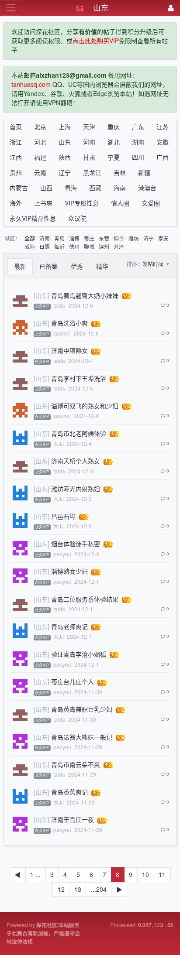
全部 (29, 238)
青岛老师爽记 (69, 626)
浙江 (16, 141)
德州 (74, 246)
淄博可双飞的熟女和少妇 (84, 405)
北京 (40, 126)
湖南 (138, 141)
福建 (40, 157)
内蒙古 (19, 187)
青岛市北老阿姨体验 (78, 433)
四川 (138, 157)
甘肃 (89, 157)
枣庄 (89, 238)
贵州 (16, 172)
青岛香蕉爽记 (69, 791)
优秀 (77, 266)
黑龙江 (92, 172)
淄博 (74, 238)
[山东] (41, 295)
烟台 (119, 238)
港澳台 (147, 187)
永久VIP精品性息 (33, 218)
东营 (104, 238)
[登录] (171, 8)
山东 (65, 141)
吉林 (120, 172)
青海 (71, 187)
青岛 (59, 238)
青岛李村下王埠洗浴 (78, 378)
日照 (44, 246)
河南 (89, 141)
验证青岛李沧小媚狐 (78, 654)
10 (145, 874)
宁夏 (113, 157)
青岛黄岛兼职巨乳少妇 (81, 709)
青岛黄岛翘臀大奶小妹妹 (84, 295)
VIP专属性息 (82, 203)
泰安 (163, 238)
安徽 (162, 141)
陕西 (65, 157)
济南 (44, 238)
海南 (120, 187)
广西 (162, 157)
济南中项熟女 (69, 350)
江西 (16, 157)
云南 (40, 172)
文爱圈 (151, 203)
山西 (46, 187)
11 (162, 874)
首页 (16, 126)
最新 (20, 266)
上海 (65, 126)
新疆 (144, 172)
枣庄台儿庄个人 (72, 681)
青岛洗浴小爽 (69, 322)
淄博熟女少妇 (69, 571)
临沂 (59, 246)
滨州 (104, 246)
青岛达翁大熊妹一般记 (81, 737)
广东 (138, 126)
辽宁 (65, 172)
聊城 (89, 246)
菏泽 (119, 246)
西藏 (95, 187)
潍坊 (133, 238)
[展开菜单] (10, 8)
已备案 (48, 266)
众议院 (77, 218)
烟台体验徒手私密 (75, 543)
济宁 (148, 238)
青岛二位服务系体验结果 (84, 599)
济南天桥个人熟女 (75, 460)
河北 (40, 141)
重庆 (113, 126)
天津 (89, 126)
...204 (99, 889)
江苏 (162, 126)
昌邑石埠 (63, 516)
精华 (102, 266)
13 (77, 889)
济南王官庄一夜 (72, 819)
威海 (29, 246)
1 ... (35, 874)
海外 (16, 203)
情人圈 (120, 203)
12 (61, 889)
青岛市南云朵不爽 (75, 764)
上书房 (43, 203)
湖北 (113, 141)
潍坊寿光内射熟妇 (75, 488)
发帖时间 (153, 263)
